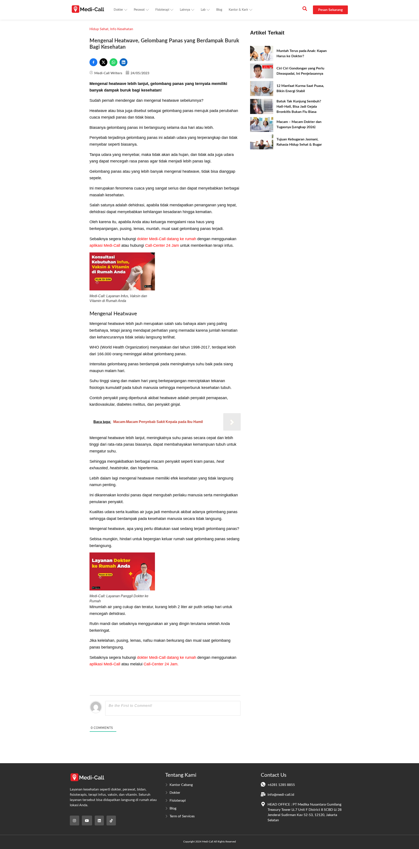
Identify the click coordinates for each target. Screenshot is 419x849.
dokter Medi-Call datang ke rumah (166, 239)
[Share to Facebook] (93, 62)
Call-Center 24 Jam (162, 245)
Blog (219, 9)
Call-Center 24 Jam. (161, 664)
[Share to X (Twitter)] (103, 62)
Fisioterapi (162, 9)
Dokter (118, 9)
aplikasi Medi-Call (105, 245)
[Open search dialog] (304, 9)
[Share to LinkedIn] (123, 62)
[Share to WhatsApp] (113, 62)
